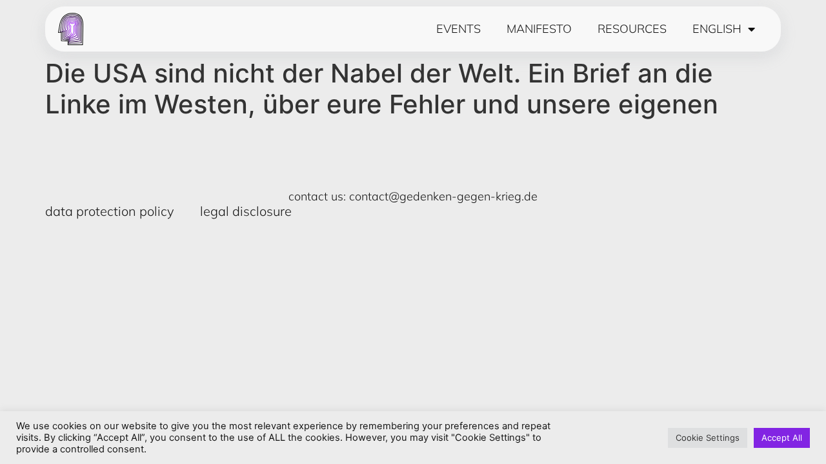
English (716, 29)
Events (458, 29)
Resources (632, 29)
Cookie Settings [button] (708, 437)
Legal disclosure (246, 211)
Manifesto (539, 29)
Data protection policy (109, 211)
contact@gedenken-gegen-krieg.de (443, 196)
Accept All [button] (781, 437)
